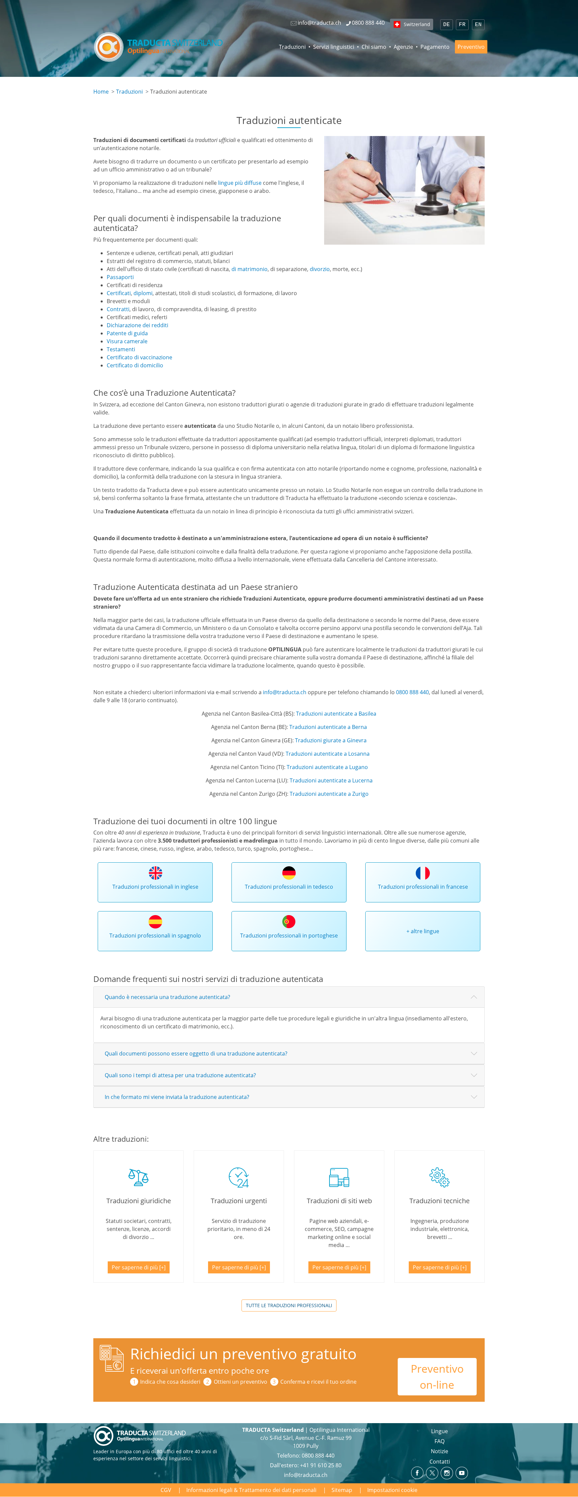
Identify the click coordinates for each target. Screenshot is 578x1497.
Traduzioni (292, 46)
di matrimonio (249, 269)
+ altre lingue (422, 931)
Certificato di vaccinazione (139, 357)
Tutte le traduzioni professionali (289, 1305)
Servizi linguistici (333, 46)
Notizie (439, 1451)
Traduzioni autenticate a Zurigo (329, 793)
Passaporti (120, 277)
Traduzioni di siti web (339, 1200)
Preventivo (471, 46)
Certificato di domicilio (135, 365)
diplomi (143, 293)
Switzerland (417, 24)
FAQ (440, 1441)
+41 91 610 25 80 (321, 1465)
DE (446, 25)
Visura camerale (127, 341)
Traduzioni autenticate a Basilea (336, 713)
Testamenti (121, 349)
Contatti (439, 1461)
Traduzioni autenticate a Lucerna (331, 780)
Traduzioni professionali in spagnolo (155, 935)
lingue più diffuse (240, 182)
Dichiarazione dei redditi (137, 325)
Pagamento (435, 46)
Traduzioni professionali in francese (423, 886)
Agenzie (403, 46)
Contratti (118, 309)
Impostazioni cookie (392, 1490)
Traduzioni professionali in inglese (155, 886)
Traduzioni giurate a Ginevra (331, 740)
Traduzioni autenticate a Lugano (327, 767)
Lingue (439, 1431)
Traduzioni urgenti (239, 1200)
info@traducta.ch (284, 692)
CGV (166, 1490)
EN (478, 25)
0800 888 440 (412, 692)
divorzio (320, 269)
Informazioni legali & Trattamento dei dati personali (251, 1490)
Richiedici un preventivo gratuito (243, 1353)
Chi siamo (374, 46)
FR (462, 25)
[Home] (159, 47)
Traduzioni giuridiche (138, 1200)
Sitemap (341, 1490)
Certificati (119, 293)
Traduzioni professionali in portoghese (289, 935)
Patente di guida (127, 333)
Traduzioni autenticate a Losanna (328, 753)
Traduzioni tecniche (439, 1200)
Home (101, 91)
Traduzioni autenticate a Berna (328, 727)
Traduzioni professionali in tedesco (289, 886)
